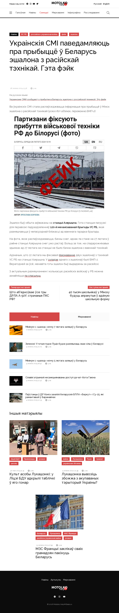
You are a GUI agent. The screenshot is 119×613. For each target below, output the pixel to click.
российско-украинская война (44, 34)
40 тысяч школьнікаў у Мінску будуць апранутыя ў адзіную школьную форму (89, 295)
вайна (65, 459)
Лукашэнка (78, 459)
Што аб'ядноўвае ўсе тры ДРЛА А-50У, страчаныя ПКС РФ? (29, 295)
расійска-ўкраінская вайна (49, 538)
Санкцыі (43, 12)
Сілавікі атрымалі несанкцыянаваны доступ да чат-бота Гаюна (60, 377)
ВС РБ (24, 34)
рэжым (42, 459)
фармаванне (67, 255)
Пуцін (89, 459)
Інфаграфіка (74, 12)
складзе (53, 259)
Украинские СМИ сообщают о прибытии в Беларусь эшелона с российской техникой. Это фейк (57, 99)
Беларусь (41, 534)
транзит (99, 459)
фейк (64, 34)
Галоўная (20, 12)
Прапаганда (29, 459)
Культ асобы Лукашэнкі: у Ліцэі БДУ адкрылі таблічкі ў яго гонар (32, 478)
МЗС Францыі (70, 534)
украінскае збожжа (72, 464)
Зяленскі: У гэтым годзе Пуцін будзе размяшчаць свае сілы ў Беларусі (64, 343)
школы (14, 464)
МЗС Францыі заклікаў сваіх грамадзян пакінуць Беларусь (59, 553)
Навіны (32, 12)
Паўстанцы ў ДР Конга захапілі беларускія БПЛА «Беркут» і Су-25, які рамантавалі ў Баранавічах (64, 396)
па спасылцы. (33, 275)
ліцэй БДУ (15, 459)
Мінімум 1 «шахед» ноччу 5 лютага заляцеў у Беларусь (56, 360)
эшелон (74, 34)
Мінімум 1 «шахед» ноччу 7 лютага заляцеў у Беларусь (56, 326)
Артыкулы (56, 579)
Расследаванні (91, 12)
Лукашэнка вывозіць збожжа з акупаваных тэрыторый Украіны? (80, 478)
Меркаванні (58, 12)
